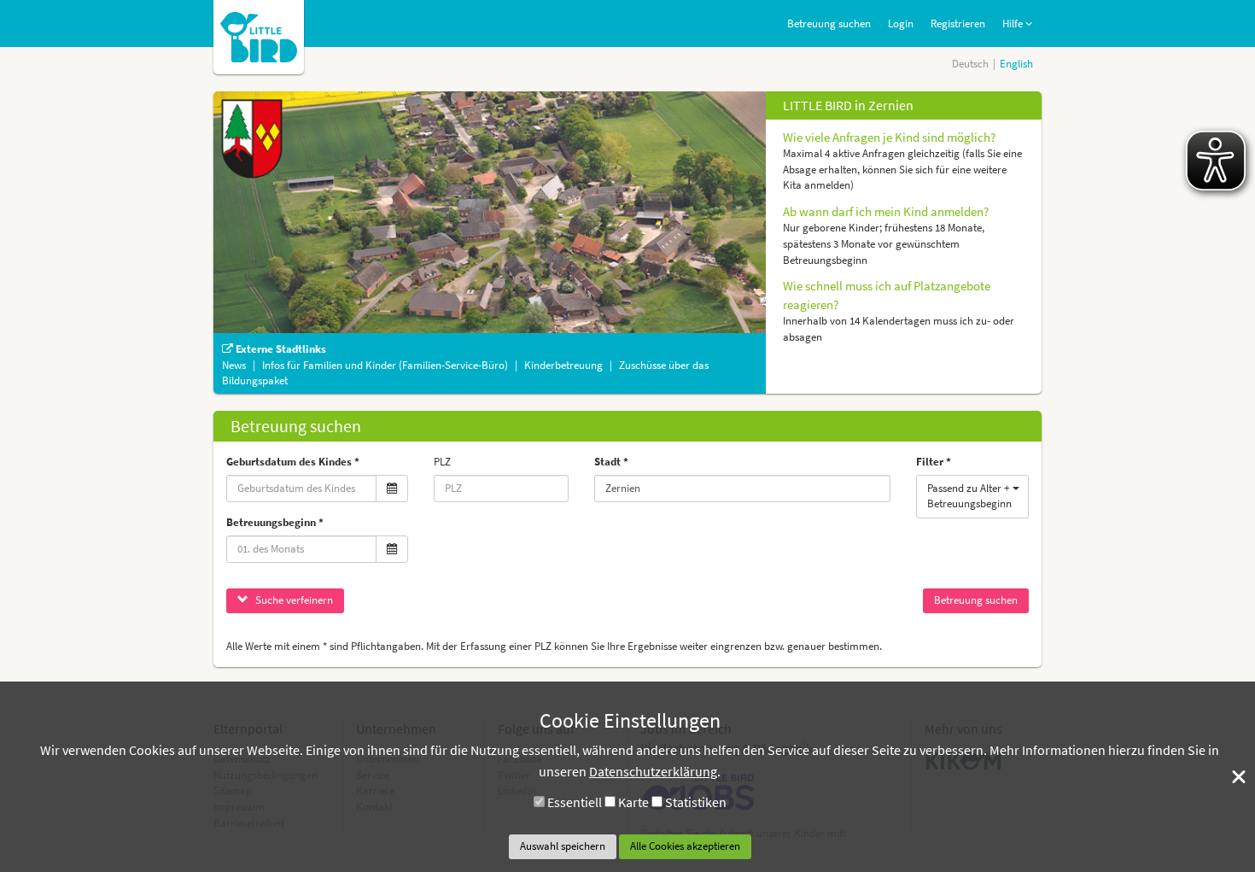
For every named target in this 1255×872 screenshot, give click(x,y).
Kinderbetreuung (564, 365)
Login (901, 23)
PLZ (442, 461)
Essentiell (574, 802)
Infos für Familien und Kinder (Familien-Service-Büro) (386, 365)
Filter (929, 461)
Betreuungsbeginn (271, 522)
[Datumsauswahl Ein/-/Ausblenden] (392, 489)
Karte (633, 802)
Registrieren (958, 23)
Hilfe (1013, 23)
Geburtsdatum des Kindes (289, 461)
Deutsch (970, 63)
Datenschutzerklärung (653, 771)
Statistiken (696, 802)
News (235, 365)
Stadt (607, 461)
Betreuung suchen (829, 23)
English (1016, 63)
